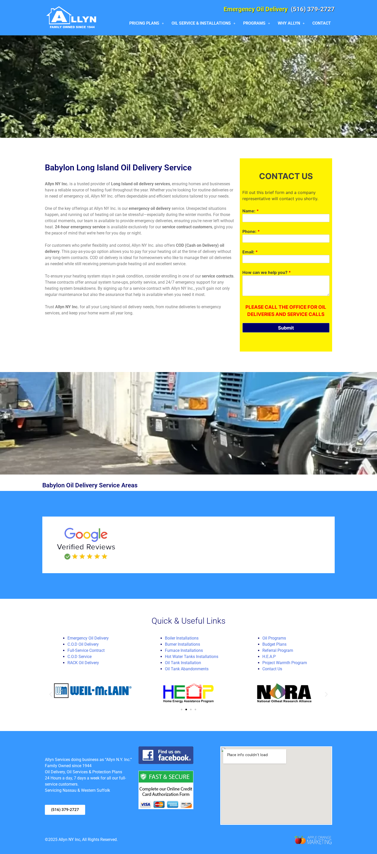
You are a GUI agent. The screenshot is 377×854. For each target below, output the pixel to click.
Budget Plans (274, 644)
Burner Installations (182, 644)
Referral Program (277, 650)
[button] (146, 23)
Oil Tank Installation (183, 662)
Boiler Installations (182, 638)
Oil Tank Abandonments (187, 668)
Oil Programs (274, 638)
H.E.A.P (269, 656)
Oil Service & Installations (201, 23)
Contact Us (272, 668)
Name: (250, 210)
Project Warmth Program (284, 662)
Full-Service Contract (86, 650)
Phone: (251, 231)
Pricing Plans (144, 23)
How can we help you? (266, 272)
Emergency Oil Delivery (88, 638)
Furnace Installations (184, 650)
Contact (321, 23)
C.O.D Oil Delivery (83, 644)
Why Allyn (289, 23)
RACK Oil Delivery (83, 662)
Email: (250, 251)
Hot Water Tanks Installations (191, 656)
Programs (254, 23)
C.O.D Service (79, 656)
